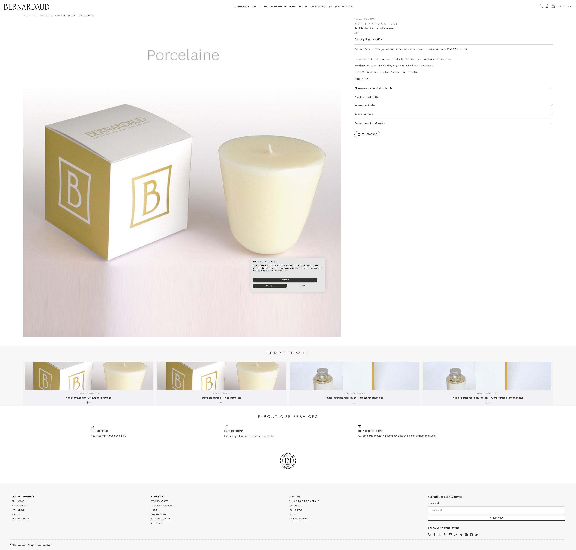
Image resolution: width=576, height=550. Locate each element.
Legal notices (296, 506)
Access (293, 515)
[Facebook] (434, 534)
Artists (302, 7)
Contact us (295, 497)
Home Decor (278, 7)
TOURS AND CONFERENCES (163, 506)
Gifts (292, 7)
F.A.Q (292, 523)
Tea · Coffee (260, 7)
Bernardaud (157, 497)
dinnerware (18, 501)
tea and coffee (19, 506)
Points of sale (369, 134)
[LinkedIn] (439, 534)
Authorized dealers (160, 519)
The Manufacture (321, 7)
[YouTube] (450, 534)
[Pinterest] (445, 534)
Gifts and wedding (21, 519)
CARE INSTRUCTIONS (299, 519)
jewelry (16, 515)
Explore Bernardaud (23, 497)
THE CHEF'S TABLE (158, 515)
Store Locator (158, 523)
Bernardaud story (160, 501)
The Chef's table (345, 7)
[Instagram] (429, 534)
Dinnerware (241, 7)
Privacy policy (297, 510)
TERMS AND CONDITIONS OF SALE (304, 501)
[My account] (547, 6)
